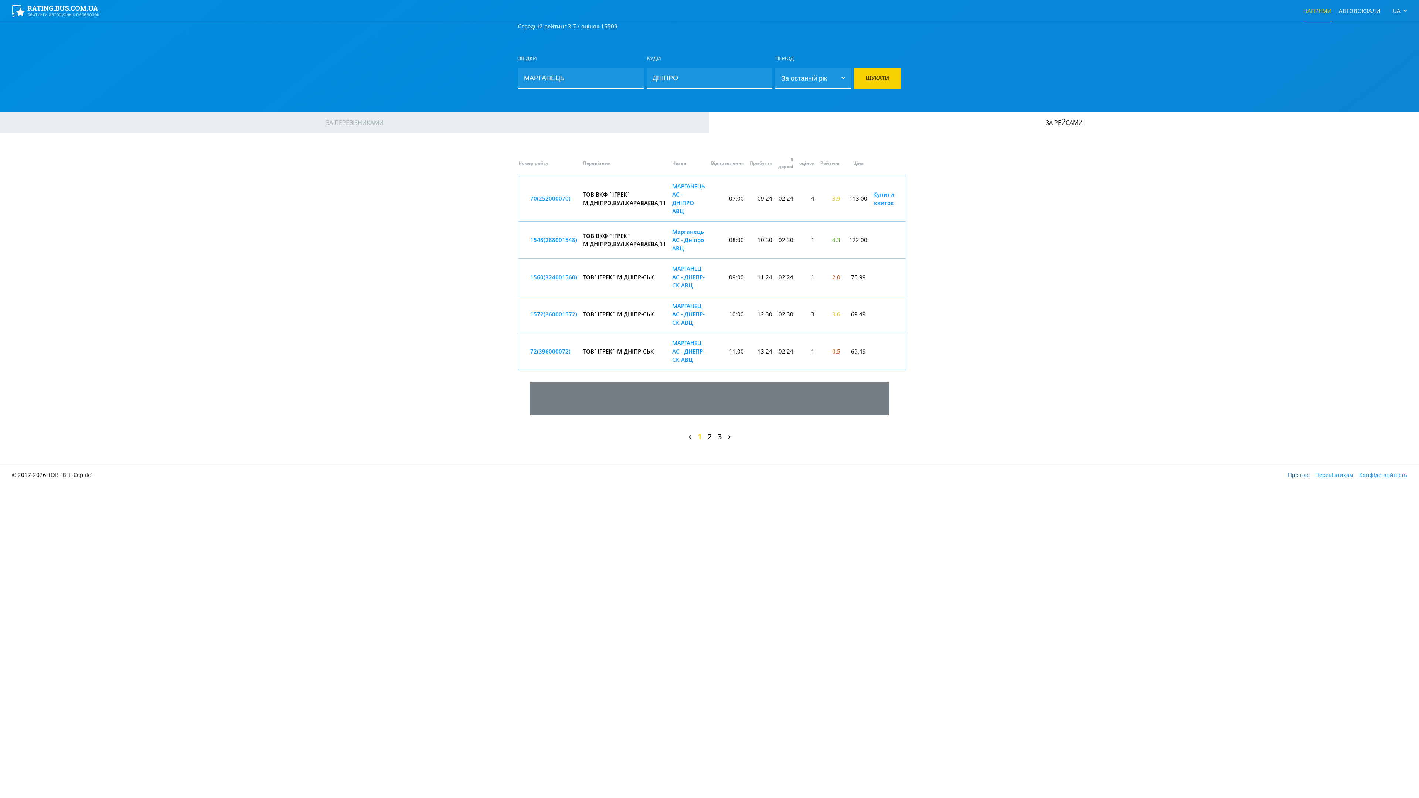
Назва (679, 163)
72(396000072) (550, 351)
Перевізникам (1334, 474)
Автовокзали (1359, 10)
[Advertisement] (709, 398)
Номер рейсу (533, 163)
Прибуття (761, 163)
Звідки (527, 58)
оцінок (806, 163)
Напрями (1317, 10)
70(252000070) (550, 198)
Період (784, 58)
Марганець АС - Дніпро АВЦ (688, 240)
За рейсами (1064, 123)
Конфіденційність (1383, 474)
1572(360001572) (553, 314)
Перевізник (596, 163)
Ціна (858, 163)
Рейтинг (830, 163)
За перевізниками (355, 123)
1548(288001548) (553, 239)
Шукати (877, 78)
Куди (654, 58)
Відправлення (727, 163)
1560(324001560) (553, 277)
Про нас (1298, 474)
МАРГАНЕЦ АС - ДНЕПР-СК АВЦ (688, 277)
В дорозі (785, 163)
